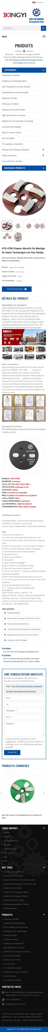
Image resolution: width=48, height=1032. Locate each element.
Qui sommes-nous (11, 841)
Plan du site (8, 853)
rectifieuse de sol (10, 908)
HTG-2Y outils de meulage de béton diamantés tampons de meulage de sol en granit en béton (21, 660)
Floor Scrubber (8, 138)
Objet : (24, 689)
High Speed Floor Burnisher (14, 115)
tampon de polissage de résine (16, 892)
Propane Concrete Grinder (13, 109)
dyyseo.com (36, 1017)
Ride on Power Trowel (11, 132)
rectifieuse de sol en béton (14, 900)
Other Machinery (9, 155)
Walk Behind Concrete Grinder (15, 92)
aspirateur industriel (10, 75)
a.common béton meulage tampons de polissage (23, 57)
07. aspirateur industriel (12, 144)
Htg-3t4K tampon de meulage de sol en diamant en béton (22, 816)
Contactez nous (15, 289)
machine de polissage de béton (16, 896)
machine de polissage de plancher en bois (23, 618)
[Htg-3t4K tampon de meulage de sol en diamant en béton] (23, 792)
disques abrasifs (13, 613)
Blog (5, 857)
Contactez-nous (10, 849)
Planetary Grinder (9, 98)
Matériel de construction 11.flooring (17, 121)
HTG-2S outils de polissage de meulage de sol (21, 652)
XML (5, 861)
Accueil (10, 54)
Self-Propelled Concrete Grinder (16, 86)
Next (44, 793)
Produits (7, 837)
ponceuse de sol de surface (18, 624)
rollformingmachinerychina (33, 1020)
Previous (1, 793)
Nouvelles (7, 845)
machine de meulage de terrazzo (16, 904)
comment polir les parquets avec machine (23, 629)
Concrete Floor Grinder (12, 161)
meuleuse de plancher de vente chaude (22, 635)
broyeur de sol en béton (13, 888)
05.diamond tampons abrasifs (28, 54)
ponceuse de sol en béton (17, 640)
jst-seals (17, 1020)
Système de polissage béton (14, 81)
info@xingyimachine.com (16, 1004)
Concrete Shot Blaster (11, 126)
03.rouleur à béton (10, 104)
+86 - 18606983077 (13, 1000)
